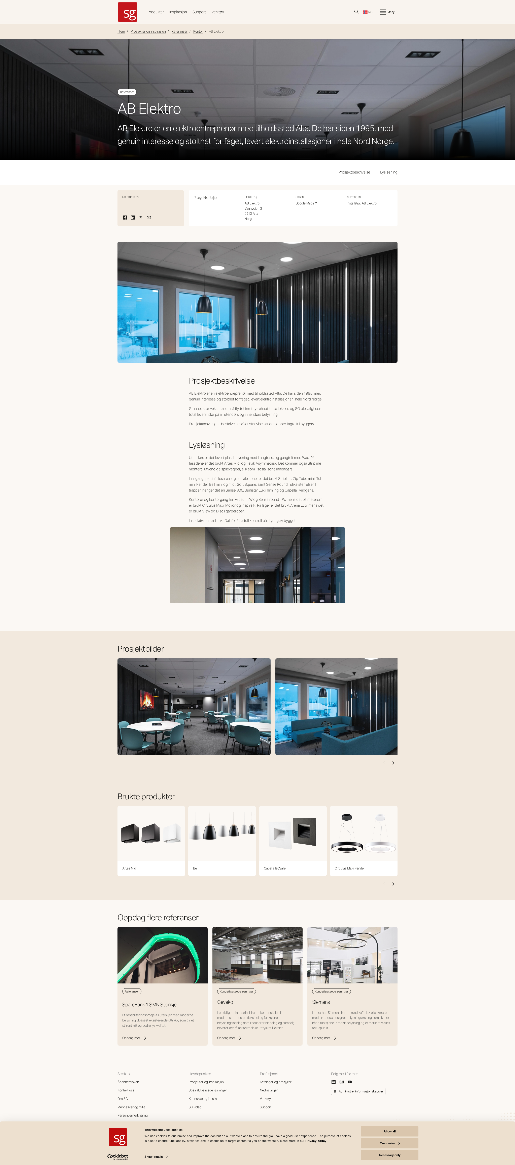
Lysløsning (389, 172)
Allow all (390, 1131)
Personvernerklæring (132, 1115)
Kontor (198, 31)
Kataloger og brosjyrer (275, 1082)
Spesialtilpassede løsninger (208, 1090)
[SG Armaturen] (127, 12)
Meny (390, 12)
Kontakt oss (125, 1090)
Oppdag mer (131, 1038)
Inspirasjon (178, 12)
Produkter (156, 12)
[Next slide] (392, 763)
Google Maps (307, 203)
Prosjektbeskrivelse (354, 172)
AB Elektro (369, 203)
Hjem (121, 31)
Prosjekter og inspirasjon (148, 31)
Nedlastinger (269, 1090)
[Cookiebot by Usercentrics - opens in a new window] (117, 1157)
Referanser (179, 31)
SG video (195, 1107)
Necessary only (390, 1155)
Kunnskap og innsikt (203, 1099)
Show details (153, 1157)
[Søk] (356, 12)
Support (199, 12)
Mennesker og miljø (131, 1107)
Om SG (122, 1099)
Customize (387, 1143)
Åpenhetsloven (128, 1082)
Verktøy (217, 12)
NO (370, 12)
